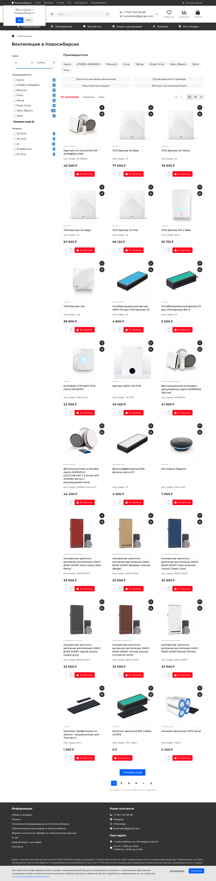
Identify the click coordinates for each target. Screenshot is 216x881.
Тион (66, 70)
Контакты (17, 846)
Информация (22, 808)
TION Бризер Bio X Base (176, 230)
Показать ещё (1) (23, 121)
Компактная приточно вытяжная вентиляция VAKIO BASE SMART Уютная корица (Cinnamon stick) (131, 649)
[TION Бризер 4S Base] (132, 125)
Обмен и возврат (22, 814)
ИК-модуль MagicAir (173, 468)
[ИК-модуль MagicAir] (181, 443)
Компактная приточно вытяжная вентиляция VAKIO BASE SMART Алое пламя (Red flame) (82, 563)
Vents (20, 115)
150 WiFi (21, 138)
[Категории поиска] (52, 14)
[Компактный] (201, 97)
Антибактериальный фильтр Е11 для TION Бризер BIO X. (181, 308)
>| (151, 783)
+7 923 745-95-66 (134, 12)
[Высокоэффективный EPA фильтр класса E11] (132, 443)
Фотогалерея (191, 26)
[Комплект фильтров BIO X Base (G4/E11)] (132, 705)
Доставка (48, 3)
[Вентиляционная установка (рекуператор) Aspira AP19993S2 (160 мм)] (181, 360)
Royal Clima (24, 105)
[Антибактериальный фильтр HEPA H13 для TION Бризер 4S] (132, 281)
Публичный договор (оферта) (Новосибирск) (39, 828)
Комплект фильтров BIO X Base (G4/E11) (131, 733)
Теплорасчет (81, 3)
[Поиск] (107, 14)
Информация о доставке (27, 842)
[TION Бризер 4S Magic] (83, 204)
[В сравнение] (101, 113)
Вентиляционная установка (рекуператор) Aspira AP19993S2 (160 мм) (181, 389)
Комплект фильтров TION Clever (181, 731)
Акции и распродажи (129, 26)
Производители (99, 3)
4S (18, 143)
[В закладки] (101, 107)
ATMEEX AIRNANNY (28, 85)
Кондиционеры (31, 26)
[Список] (196, 97)
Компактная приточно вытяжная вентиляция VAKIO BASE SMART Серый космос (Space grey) (82, 649)
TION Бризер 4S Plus (125, 230)
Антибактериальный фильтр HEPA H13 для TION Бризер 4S (131, 308)
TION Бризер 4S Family (175, 150)
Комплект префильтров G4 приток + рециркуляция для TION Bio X (81, 734)
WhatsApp (119, 824)
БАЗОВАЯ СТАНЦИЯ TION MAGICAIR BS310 (79, 387)
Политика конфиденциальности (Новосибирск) (40, 824)
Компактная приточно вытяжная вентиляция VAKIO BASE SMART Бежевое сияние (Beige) (131, 563)
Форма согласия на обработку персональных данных (44, 833)
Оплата (60, 3)
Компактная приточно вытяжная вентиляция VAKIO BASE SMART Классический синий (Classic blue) (179, 563)
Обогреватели (63, 26)
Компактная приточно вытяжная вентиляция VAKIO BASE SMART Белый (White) (179, 648)
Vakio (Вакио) (25, 110)
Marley (20, 100)
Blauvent (22, 90)
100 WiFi (22, 133)
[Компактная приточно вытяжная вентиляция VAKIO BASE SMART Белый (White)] (181, 619)
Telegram (118, 819)
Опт (69, 3)
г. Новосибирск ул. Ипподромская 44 (135, 841)
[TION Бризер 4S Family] (181, 125)
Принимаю (196, 871)
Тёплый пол (94, 26)
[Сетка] (190, 97)
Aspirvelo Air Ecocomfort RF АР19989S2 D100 (80, 152)
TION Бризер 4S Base (125, 150)
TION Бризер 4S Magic (77, 230)
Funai (20, 95)
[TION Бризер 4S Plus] (132, 204)
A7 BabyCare (24, 149)
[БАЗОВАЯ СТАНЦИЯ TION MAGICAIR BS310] (83, 360)
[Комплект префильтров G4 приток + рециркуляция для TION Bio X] (83, 705)
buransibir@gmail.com (138, 16)
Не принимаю (177, 871)
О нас (38, 3)
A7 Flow (21, 154)
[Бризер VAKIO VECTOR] (132, 360)
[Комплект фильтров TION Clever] (181, 705)
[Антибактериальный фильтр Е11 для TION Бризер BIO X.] (181, 281)
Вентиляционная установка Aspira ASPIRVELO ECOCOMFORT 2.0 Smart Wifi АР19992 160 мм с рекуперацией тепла (81, 475)
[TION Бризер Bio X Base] (181, 204)
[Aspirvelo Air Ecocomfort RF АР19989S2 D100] (83, 125)
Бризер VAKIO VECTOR (126, 385)
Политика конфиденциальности (30, 876)
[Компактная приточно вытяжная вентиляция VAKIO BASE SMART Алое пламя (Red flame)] (83, 533)
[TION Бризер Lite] (83, 281)
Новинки (162, 26)
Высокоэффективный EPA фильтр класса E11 (128, 470)
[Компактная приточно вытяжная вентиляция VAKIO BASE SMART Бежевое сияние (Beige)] (132, 533)
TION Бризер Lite (74, 306)
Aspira (20, 79)
